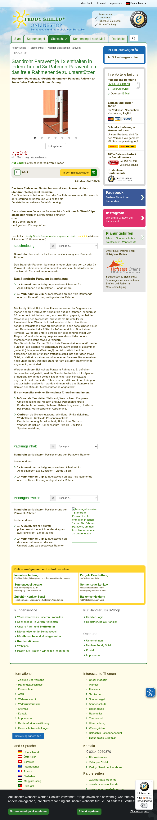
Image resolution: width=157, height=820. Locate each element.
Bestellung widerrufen (28, 735)
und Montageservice (39, 636)
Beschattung (96, 708)
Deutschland (137, 3)
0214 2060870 (119, 84)
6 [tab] (69, 138)
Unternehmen (94, 640)
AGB (21, 694)
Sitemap (23, 708)
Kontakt (101, 3)
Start (17, 38)
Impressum (116, 3)
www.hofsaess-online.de (103, 784)
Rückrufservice (120, 88)
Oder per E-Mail (98, 762)
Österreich (29, 756)
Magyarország (32, 780)
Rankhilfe (118, 38)
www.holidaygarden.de (102, 779)
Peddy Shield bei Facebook (105, 767)
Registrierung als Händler (101, 621)
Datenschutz (25, 689)
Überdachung (97, 723)
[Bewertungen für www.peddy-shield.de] (82, 236)
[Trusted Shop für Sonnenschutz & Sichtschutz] (120, 178)
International (31, 766)
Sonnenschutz (97, 703)
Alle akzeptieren (89, 811)
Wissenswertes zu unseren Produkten (40, 616)
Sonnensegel (36, 38)
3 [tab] (49, 138)
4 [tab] (55, 138)
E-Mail (120, 93)
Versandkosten (39, 157)
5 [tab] (62, 138)
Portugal (28, 785)
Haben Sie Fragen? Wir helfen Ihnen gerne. (43, 650)
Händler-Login (94, 616)
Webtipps (23, 645)
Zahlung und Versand (31, 679)
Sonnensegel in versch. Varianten (37, 621)
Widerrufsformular (29, 703)
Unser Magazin (98, 679)
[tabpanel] (55, 112)
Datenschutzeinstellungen (33, 728)
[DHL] (113, 146)
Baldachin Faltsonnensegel (105, 732)
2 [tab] (42, 138)
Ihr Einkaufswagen (120, 50)
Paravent (94, 689)
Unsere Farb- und (36, 626)
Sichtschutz (59, 38)
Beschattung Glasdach (102, 737)
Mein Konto (87, 3)
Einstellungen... (139, 811)
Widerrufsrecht (27, 699)
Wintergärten (97, 728)
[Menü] (151, 782)
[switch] (144, 805)
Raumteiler (95, 713)
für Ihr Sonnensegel (36, 631)
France (27, 771)
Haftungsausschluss (30, 684)
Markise (94, 684)
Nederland (29, 776)
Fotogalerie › (55, 146)
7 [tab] (76, 138)
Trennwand (96, 718)
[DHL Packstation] (127, 146)
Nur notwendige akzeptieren (28, 811)
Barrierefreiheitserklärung (33, 723)
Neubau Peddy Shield (99, 645)
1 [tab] (35, 138)
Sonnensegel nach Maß (89, 38)
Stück (25, 172)
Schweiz (28, 761)
